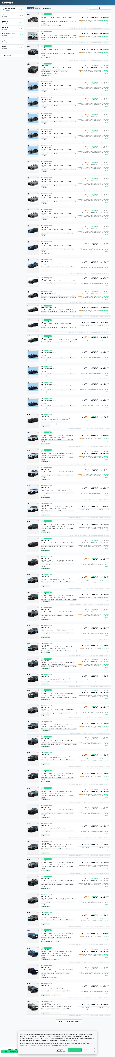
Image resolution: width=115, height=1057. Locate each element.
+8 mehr (43, 39)
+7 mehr (43, 441)
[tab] (30, 8)
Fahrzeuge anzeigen (13, 1052)
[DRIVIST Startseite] (7, 3)
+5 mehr (43, 548)
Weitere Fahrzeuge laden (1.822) (68, 1021)
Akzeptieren (74, 1050)
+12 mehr (43, 23)
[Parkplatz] (111, 2)
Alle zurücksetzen (13, 1049)
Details (106, 23)
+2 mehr (54, 424)
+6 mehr (43, 530)
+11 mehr (55, 73)
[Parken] (38, 14)
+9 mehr (43, 55)
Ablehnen (88, 1050)
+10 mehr (43, 91)
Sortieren (86, 8)
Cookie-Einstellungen (61, 1050)
